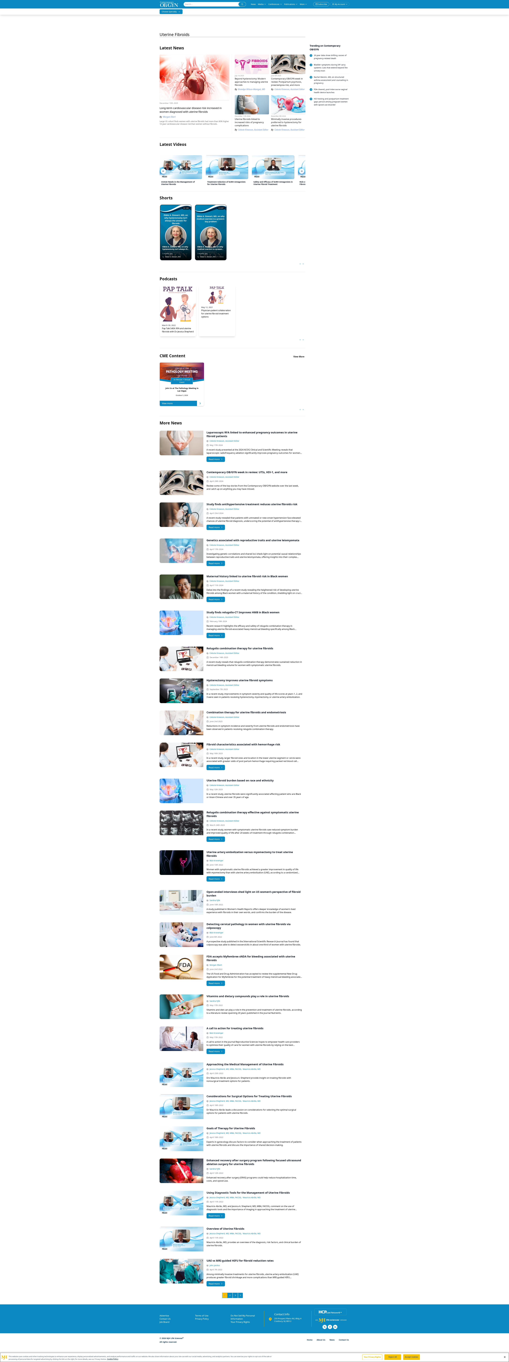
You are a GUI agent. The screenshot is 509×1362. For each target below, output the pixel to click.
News (253, 4)
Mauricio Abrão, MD (251, 1069)
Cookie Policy (112, 1359)
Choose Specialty (169, 11)
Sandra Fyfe (215, 900)
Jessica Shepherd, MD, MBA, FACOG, (226, 1069)
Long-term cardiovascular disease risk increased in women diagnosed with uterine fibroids (191, 110)
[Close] (505, 1357)
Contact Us (165, 1318)
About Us (321, 1340)
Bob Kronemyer (216, 860)
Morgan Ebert (216, 965)
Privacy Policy (202, 1318)
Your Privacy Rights (240, 1322)
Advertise (164, 1315)
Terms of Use (201, 1315)
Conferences (273, 4)
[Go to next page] (240, 1295)
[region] (254, 1357)
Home (309, 1340)
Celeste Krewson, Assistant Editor (224, 441)
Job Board (164, 1322)
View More (298, 356)
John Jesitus (215, 1265)
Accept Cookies (411, 1357)
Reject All (393, 1357)
